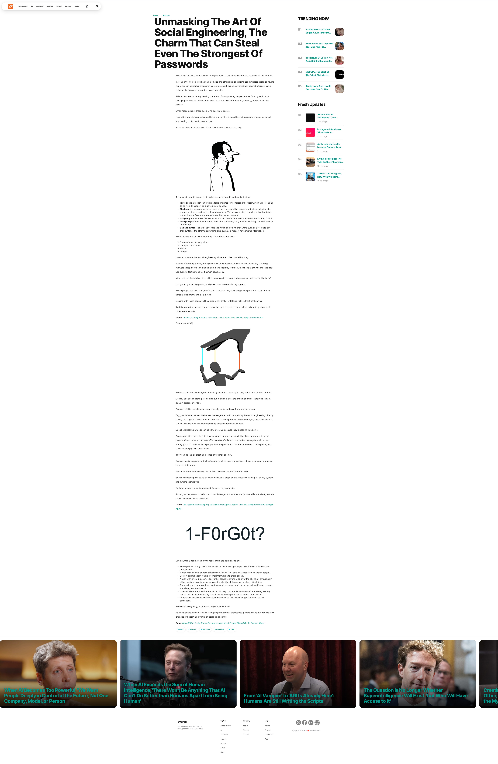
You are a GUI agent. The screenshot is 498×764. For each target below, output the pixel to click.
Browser (50, 6)
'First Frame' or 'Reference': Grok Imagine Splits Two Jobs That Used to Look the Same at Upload (330, 116)
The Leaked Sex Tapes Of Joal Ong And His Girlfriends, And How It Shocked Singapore (319, 45)
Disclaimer (269, 734)
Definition (220, 629)
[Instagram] (310, 723)
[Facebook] (304, 723)
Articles (68, 6)
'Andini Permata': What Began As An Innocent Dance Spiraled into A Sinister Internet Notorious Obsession (318, 31)
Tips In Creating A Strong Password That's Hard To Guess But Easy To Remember (222, 317)
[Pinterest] (317, 723)
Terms (267, 726)
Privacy (193, 629)
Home (155, 15)
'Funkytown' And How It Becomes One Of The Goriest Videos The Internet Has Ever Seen (318, 88)
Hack (181, 629)
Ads (266, 739)
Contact (246, 734)
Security (206, 629)
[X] (298, 723)
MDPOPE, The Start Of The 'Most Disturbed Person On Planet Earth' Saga (318, 74)
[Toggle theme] (86, 6)
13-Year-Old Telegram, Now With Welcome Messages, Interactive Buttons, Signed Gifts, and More (329, 175)
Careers (246, 730)
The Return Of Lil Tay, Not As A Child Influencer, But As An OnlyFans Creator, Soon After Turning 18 (319, 59)
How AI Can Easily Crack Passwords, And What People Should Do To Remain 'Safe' (223, 623)
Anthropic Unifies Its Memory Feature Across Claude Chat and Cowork (330, 146)
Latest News (22, 6)
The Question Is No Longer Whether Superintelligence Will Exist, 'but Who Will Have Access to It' (416, 695)
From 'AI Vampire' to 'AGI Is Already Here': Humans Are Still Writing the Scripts (289, 698)
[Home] (10, 6)
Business (39, 6)
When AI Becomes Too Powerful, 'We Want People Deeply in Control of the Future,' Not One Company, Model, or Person (56, 695)
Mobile (59, 6)
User (222, 752)
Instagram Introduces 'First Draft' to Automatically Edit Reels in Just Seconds (329, 131)
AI (32, 6)
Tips (232, 629)
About (77, 6)
